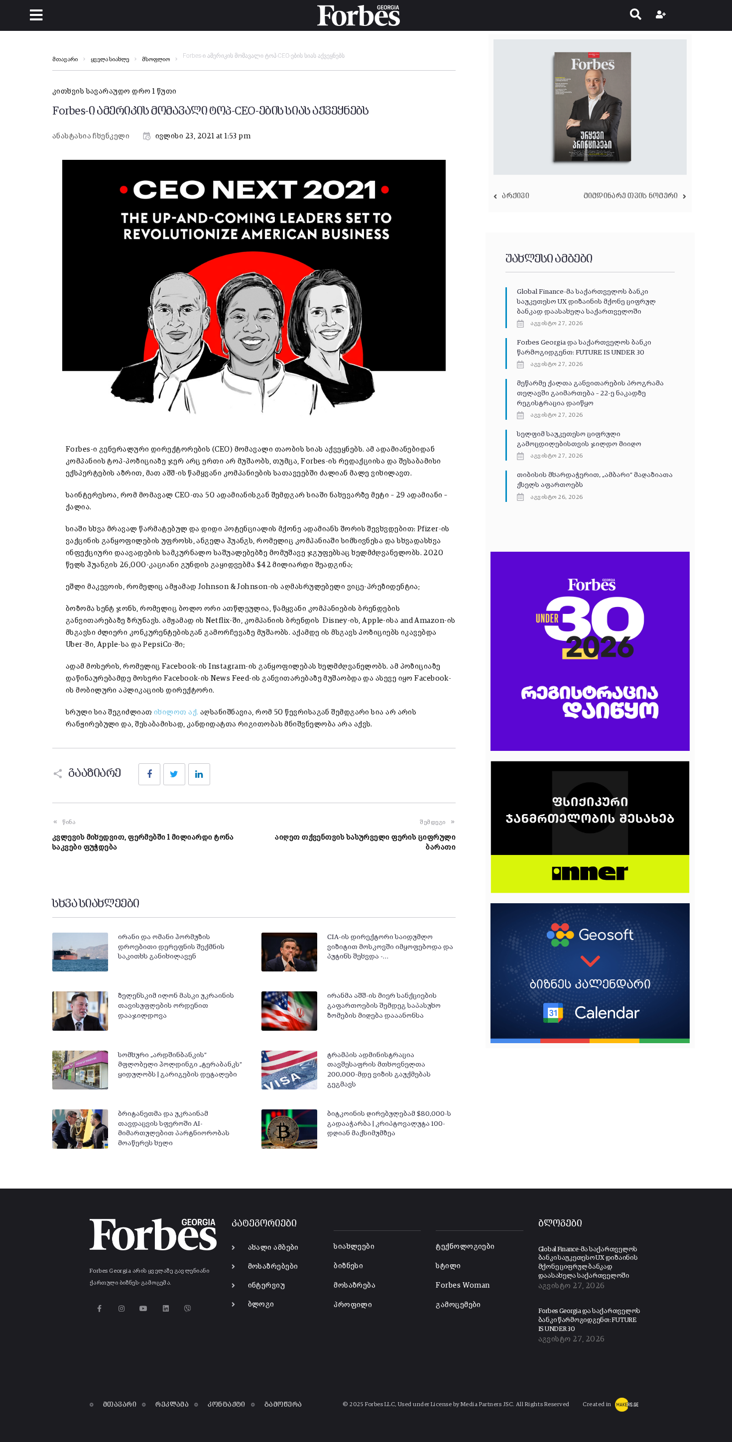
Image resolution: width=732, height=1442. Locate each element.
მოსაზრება (354, 1285)
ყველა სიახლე (110, 60)
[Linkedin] (165, 1309)
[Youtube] (143, 1309)
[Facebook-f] (99, 1309)
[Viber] (188, 1309)
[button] (36, 15)
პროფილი (353, 1305)
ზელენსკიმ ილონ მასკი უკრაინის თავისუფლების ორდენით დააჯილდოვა (176, 1005)
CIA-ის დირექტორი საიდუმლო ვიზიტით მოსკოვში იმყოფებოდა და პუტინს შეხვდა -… (390, 947)
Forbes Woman (462, 1285)
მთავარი (65, 60)
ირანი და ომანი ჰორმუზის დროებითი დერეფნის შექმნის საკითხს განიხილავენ (171, 947)
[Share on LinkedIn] (199, 774)
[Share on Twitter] (174, 774)
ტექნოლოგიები (465, 1246)
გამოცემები (458, 1305)
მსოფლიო (156, 60)
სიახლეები (354, 1246)
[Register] (662, 15)
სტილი (448, 1266)
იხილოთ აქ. (176, 712)
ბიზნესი (348, 1266)
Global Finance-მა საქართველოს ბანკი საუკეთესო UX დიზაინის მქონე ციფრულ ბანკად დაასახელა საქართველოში (586, 301)
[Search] (635, 15)
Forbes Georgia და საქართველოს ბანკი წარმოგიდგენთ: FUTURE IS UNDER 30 (589, 1320)
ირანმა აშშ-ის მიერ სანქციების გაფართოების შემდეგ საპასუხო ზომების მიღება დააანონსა (384, 1005)
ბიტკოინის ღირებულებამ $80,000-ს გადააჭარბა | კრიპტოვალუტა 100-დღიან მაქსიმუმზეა (389, 1123)
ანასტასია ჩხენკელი (90, 136)
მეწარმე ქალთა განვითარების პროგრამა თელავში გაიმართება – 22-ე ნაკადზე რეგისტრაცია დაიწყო (590, 393)
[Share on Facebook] (149, 774)
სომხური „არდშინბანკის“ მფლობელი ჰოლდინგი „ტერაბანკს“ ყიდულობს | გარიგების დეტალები (180, 1065)
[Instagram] (121, 1309)
